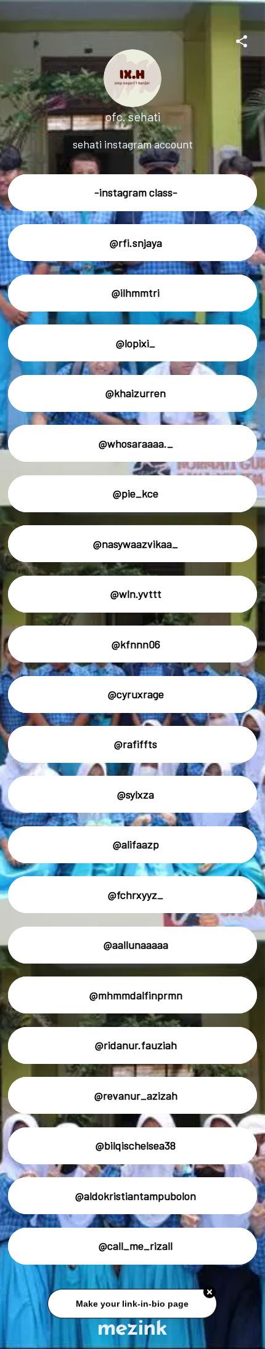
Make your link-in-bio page (132, 1305)
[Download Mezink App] (133, 1327)
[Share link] (241, 39)
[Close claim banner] (210, 1293)
